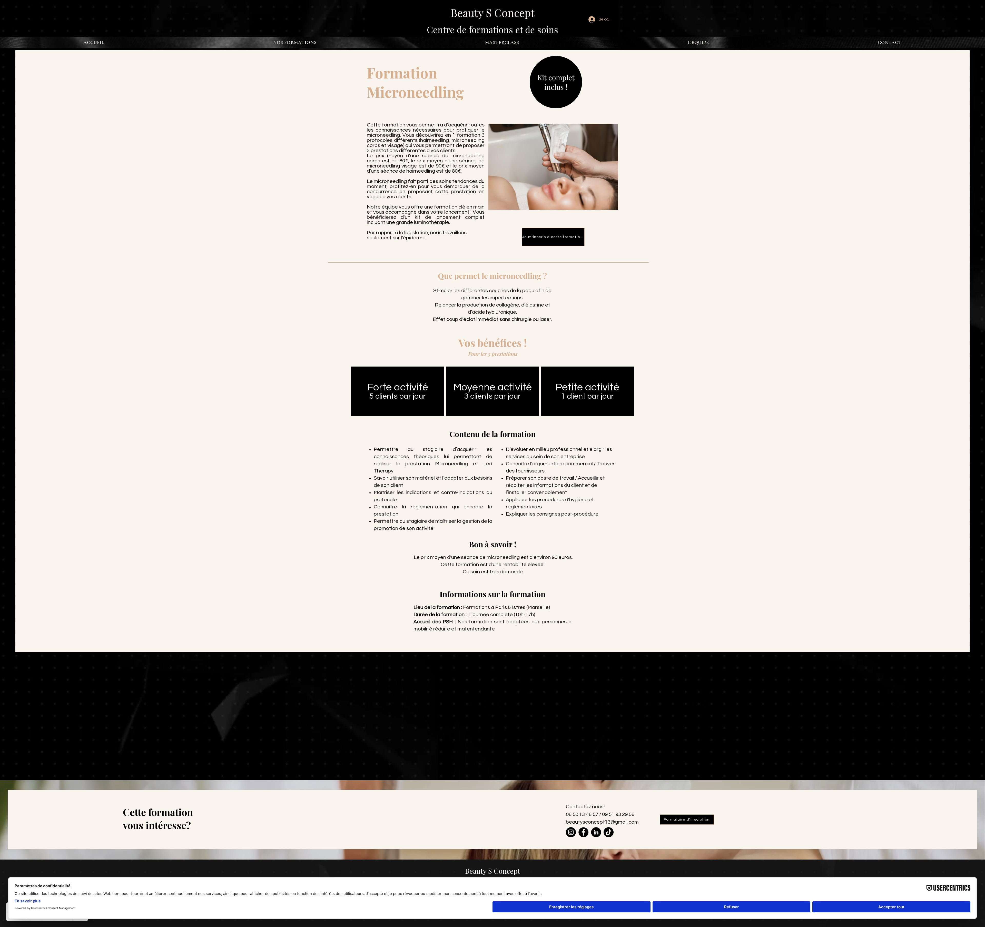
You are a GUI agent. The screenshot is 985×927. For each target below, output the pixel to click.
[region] (397, 391)
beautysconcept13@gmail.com (602, 822)
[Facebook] (583, 832)
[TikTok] (609, 832)
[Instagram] (571, 832)
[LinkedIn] (596, 832)
